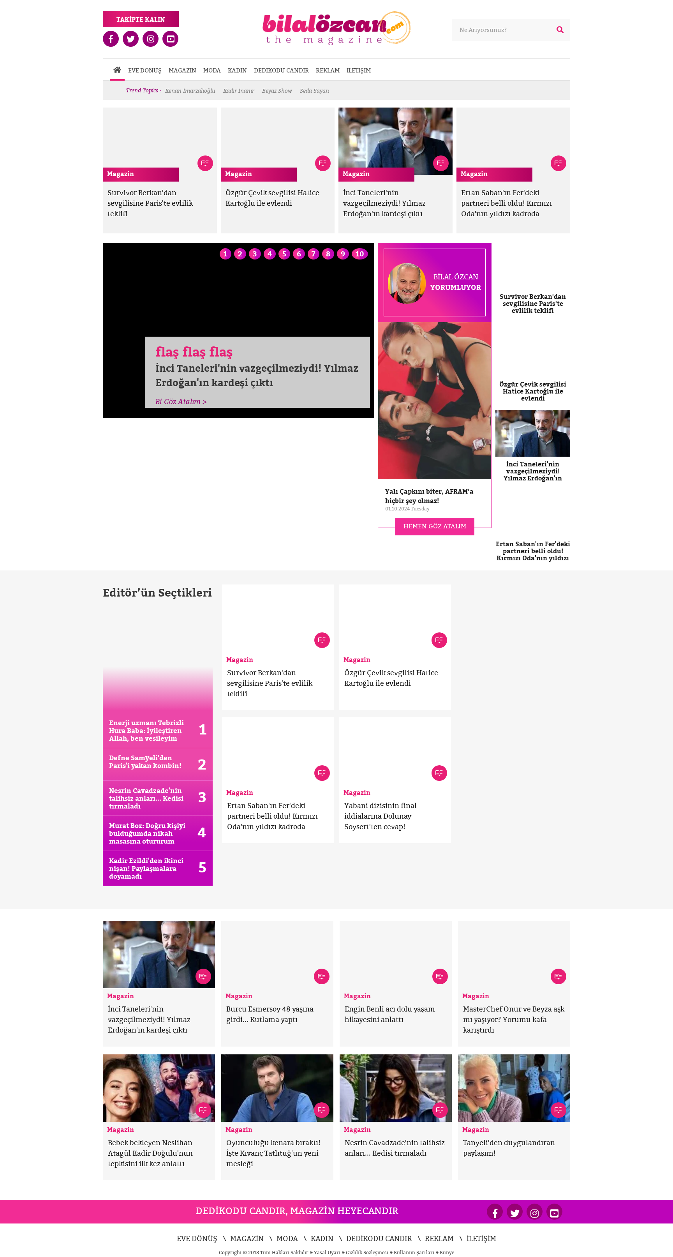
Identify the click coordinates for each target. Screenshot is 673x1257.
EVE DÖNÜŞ (145, 70)
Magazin (120, 173)
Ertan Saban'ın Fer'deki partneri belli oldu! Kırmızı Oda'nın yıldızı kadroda (506, 203)
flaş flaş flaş (194, 351)
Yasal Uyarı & (330, 1252)
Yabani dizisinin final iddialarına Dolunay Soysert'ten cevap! (380, 816)
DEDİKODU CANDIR (281, 70)
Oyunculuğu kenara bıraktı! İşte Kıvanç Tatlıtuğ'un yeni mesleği (273, 1153)
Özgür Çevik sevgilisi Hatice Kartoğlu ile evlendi (532, 391)
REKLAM (328, 70)
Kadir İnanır (238, 90)
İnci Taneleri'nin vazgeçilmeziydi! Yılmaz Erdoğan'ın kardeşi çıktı (384, 203)
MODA (212, 70)
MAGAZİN (182, 70)
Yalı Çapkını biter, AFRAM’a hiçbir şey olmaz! (429, 496)
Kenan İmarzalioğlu (190, 90)
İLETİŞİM (359, 70)
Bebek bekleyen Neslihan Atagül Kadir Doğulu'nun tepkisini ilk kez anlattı (150, 1153)
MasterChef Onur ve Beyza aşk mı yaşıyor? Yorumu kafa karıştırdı (513, 1019)
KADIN (237, 70)
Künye (447, 1252)
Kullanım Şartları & (417, 1252)
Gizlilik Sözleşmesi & (370, 1252)
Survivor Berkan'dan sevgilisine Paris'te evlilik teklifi (150, 203)
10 (360, 254)
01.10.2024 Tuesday (407, 508)
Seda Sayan (314, 90)
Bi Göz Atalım (181, 401)
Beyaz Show (277, 90)
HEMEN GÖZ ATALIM (434, 526)
